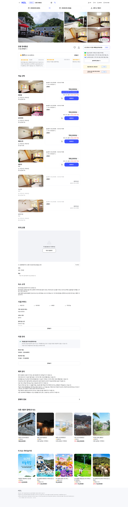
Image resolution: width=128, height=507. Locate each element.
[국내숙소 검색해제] (33, 2)
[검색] (55, 3)
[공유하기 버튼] (79, 47)
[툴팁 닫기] (77, 92)
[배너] (96, 67)
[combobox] (42, 2)
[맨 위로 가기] (124, 503)
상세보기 (48, 86)
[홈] (23, 3)
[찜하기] (75, 47)
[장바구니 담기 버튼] (62, 98)
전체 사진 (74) (105, 40)
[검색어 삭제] (51, 3)
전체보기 (76, 55)
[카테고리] (19, 2)
